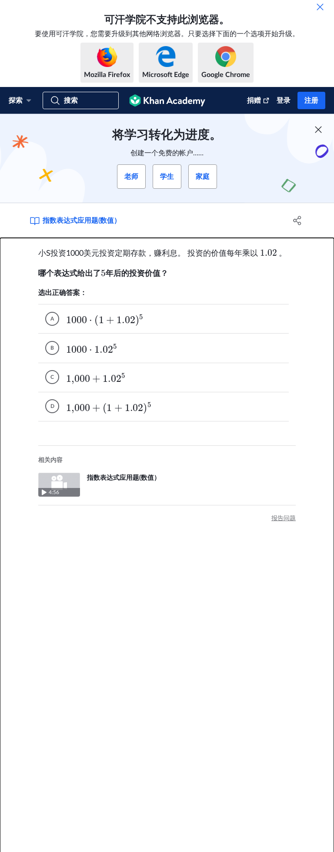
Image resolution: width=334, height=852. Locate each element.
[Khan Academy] (167, 100)
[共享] (297, 220)
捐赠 (254, 100)
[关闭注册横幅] (318, 129)
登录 (284, 100)
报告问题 (283, 518)
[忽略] (320, 7)
